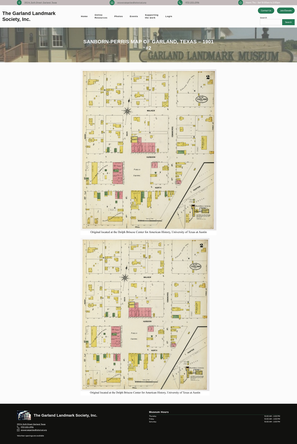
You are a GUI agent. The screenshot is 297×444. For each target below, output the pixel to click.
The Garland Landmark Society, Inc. (65, 415)
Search (263, 18)
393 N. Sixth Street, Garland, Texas (40, 2)
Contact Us (266, 10)
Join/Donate (286, 10)
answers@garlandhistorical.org (131, 2)
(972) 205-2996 (192, 2)
